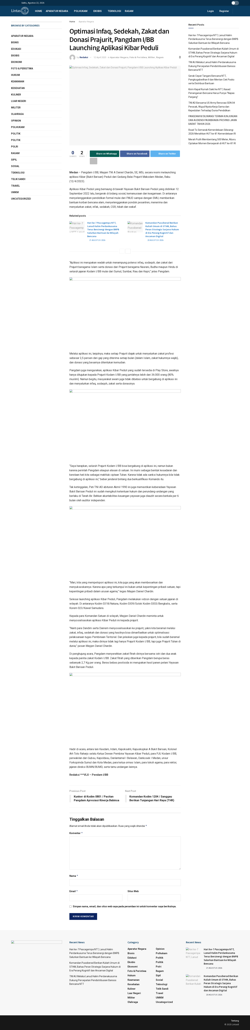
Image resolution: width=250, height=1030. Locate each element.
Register (224, 11)
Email (73, 891)
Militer (151, 57)
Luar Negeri (18, 101)
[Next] (128, 251)
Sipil (14, 159)
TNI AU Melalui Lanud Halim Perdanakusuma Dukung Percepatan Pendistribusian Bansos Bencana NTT (212, 66)
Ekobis (97, 11)
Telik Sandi (18, 179)
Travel (15, 185)
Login (210, 11)
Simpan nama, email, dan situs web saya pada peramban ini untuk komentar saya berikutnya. (124, 906)
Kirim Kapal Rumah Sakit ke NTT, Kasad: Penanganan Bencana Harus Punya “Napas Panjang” (211, 93)
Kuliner (16, 94)
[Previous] (121, 251)
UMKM (15, 192)
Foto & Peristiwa (138, 57)
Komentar (76, 833)
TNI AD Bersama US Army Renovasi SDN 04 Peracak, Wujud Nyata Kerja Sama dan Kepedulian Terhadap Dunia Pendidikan (211, 106)
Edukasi (16, 49)
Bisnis (15, 42)
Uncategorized (21, 198)
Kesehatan (18, 88)
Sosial (15, 166)
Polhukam (80, 11)
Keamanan (17, 81)
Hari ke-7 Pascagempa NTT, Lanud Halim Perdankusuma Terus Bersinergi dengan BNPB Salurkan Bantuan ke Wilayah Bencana (103, 229)
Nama (73, 875)
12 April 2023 (100, 57)
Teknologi (114, 11)
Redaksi (84, 57)
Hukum (15, 75)
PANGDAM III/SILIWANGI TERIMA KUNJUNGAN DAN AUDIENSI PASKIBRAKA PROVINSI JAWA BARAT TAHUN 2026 (212, 120)
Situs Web (133, 891)
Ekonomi (16, 62)
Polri (14, 146)
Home (38, 11)
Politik (15, 133)
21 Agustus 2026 (97, 240)
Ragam (129, 11)
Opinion (16, 120)
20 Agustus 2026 (155, 240)
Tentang (235, 1020)
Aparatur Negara (57, 11)
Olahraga (17, 114)
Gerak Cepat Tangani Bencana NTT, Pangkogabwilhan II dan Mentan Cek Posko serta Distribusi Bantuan (211, 79)
